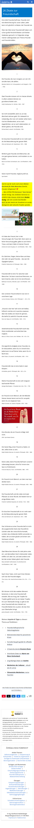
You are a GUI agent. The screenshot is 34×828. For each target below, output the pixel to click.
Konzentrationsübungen (17, 786)
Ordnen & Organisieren (21, 756)
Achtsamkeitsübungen (16, 784)
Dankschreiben (16, 768)
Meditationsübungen (16, 790)
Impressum (12, 818)
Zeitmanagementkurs (16, 802)
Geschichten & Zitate (24, 761)
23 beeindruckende (19, 649)
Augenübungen (11, 788)
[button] (31, 1)
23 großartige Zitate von (18, 661)
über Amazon (12, 197)
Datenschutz (21, 818)
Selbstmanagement (10, 754)
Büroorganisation (9, 761)
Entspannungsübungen (16, 782)
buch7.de (4, 202)
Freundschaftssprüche (16, 774)
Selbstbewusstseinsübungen (16, 792)
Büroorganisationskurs (17, 804)
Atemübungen (22, 788)
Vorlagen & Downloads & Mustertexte (16, 758)
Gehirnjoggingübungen (17, 794)
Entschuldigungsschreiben (16, 771)
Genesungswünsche (16, 773)
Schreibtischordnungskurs (16, 800)
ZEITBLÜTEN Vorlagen (16, 766)
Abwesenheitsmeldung (17, 776)
